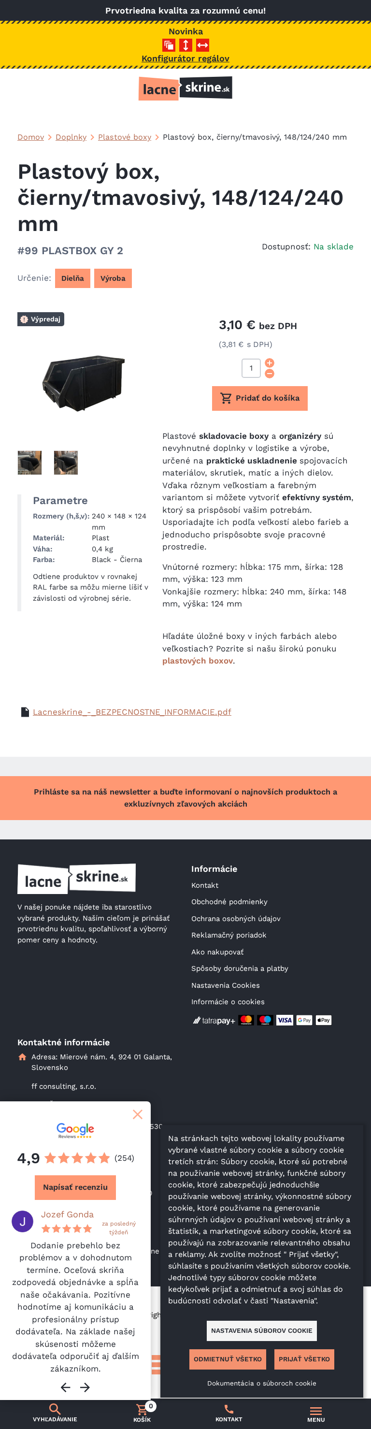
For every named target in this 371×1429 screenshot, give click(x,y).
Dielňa (72, 278)
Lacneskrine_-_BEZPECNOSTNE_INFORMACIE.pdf (132, 712)
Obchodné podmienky (229, 901)
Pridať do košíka (268, 398)
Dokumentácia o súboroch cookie (261, 1383)
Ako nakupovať (217, 952)
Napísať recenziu (75, 1187)
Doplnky (71, 137)
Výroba (113, 278)
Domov (30, 137)
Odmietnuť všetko (228, 1359)
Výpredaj (45, 319)
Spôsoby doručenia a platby (239, 968)
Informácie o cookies (228, 1001)
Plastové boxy (124, 137)
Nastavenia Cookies (225, 985)
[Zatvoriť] (137, 1114)
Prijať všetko (304, 1359)
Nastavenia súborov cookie (262, 1330)
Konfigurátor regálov (185, 58)
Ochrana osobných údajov (236, 918)
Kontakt (204, 885)
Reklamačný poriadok (229, 935)
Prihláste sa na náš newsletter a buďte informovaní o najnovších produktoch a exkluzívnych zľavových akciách (185, 797)
